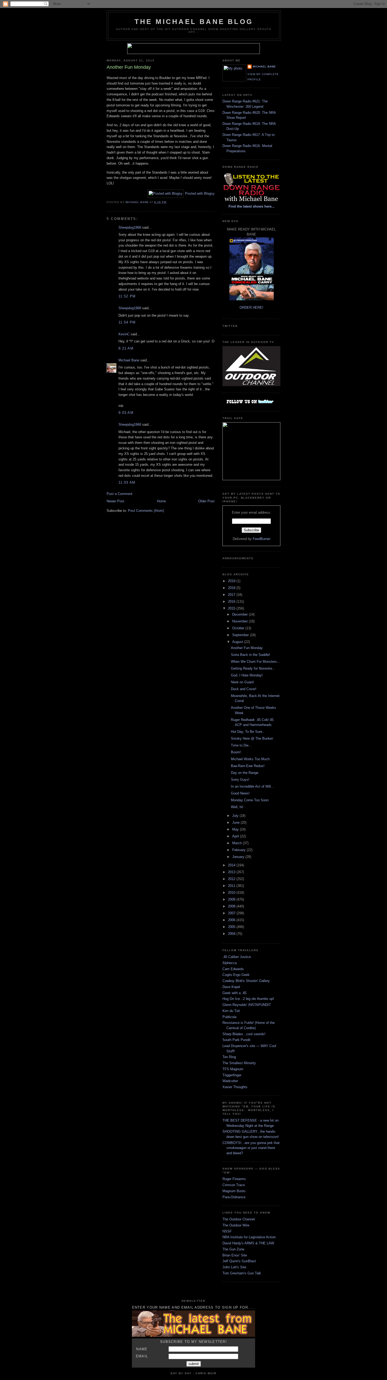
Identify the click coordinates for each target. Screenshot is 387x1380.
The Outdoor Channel (238, 1219)
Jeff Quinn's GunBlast (239, 1261)
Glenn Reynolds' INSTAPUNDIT (246, 1005)
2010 (232, 893)
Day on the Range (244, 773)
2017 (232, 595)
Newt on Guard (242, 682)
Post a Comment (119, 494)
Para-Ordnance (233, 1197)
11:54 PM (127, 322)
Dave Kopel (231, 987)
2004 (232, 934)
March (237, 843)
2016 (232, 601)
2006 (232, 920)
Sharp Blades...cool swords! (243, 1034)
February (239, 850)
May (236, 829)
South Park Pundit (236, 1040)
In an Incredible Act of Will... (252, 786)
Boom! (236, 752)
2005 (232, 927)
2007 (232, 913)
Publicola (229, 1017)
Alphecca (229, 963)
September (241, 635)
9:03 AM (125, 413)
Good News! (240, 793)
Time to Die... (241, 745)
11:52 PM (127, 296)
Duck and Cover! (243, 689)
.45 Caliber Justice (236, 957)
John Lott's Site (234, 1267)
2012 (232, 879)
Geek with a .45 (234, 993)
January (238, 857)
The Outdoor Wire (235, 1225)
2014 (232, 865)
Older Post (206, 501)
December (240, 614)
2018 (232, 588)
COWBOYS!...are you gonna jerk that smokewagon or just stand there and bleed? (251, 1148)
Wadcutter (230, 1081)
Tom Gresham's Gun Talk (241, 1273)
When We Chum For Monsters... (255, 662)
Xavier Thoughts (234, 1087)
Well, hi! (237, 807)
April (236, 836)
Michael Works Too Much (250, 759)
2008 (232, 906)
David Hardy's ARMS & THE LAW (248, 1243)
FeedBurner (261, 539)
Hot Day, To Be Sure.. (247, 732)
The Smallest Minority (239, 1063)
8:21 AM (125, 348)
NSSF (227, 1231)
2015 (232, 608)
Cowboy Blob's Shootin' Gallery (246, 981)
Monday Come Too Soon (250, 800)
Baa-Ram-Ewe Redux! (248, 766)
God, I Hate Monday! (247, 675)
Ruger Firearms (234, 1179)
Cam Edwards (233, 969)
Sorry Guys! (240, 780)
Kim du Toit (231, 1011)
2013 (232, 872)
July (236, 816)
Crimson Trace (233, 1185)
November (240, 621)
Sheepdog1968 (129, 227)
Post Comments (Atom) (146, 511)
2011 (232, 886)
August (238, 642)
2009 (232, 899)
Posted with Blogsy (200, 193)
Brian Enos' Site (234, 1255)
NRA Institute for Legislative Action (249, 1237)
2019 (232, 581)
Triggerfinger (231, 1075)
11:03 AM (126, 482)
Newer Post (115, 501)
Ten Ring (229, 1057)
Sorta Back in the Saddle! (250, 655)
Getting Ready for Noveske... (253, 668)
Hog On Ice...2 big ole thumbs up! (248, 999)
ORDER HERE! (251, 308)
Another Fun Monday (247, 648)
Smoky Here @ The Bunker (252, 738)
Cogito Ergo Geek (236, 975)
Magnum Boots (234, 1191)
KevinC (124, 334)
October (238, 628)
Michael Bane (128, 360)
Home (161, 501)
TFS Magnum (232, 1069)
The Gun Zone (233, 1249)
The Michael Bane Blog (194, 22)
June (236, 822)
